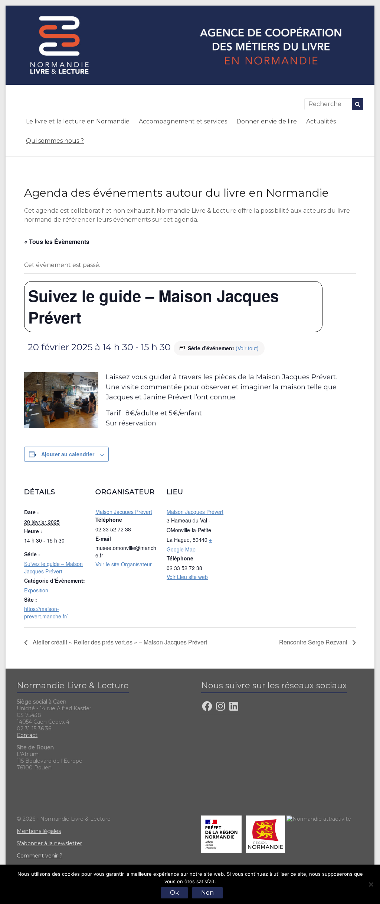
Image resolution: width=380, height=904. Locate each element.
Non (207, 892)
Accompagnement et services (183, 121)
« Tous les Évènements (56, 241)
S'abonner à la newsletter (49, 843)
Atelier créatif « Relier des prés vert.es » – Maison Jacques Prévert (119, 642)
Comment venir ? (39, 855)
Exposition (36, 590)
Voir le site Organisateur (123, 564)
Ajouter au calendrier (67, 454)
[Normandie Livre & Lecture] (190, 9)
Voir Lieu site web (187, 576)
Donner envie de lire (266, 121)
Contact (27, 735)
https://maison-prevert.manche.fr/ (46, 612)
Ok (174, 892)
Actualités (321, 121)
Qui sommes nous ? (55, 140)
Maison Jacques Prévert (123, 511)
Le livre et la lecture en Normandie (78, 121)
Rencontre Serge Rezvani (314, 642)
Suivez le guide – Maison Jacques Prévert (53, 567)
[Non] (370, 884)
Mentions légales (39, 831)
